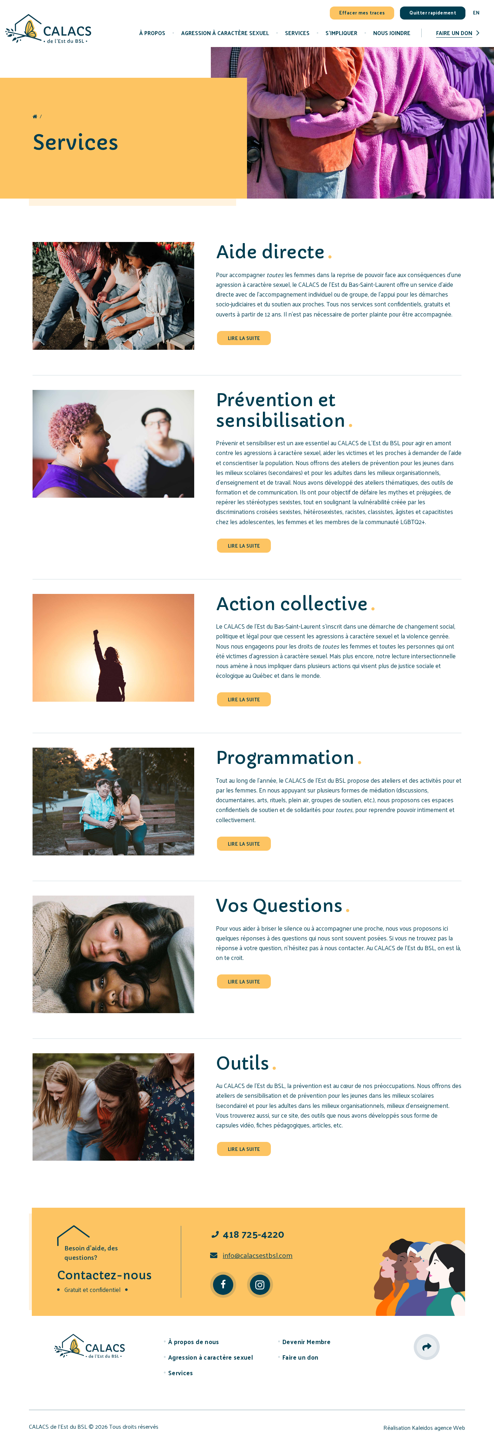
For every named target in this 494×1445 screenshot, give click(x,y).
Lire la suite (244, 338)
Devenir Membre (306, 1341)
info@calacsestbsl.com (258, 1255)
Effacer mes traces (362, 12)
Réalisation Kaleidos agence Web (424, 1427)
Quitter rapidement (432, 12)
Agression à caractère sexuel (210, 1357)
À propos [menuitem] (152, 33)
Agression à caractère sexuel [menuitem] (225, 33)
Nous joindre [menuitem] (391, 33)
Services (180, 1372)
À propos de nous (193, 1341)
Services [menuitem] (297, 33)
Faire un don (454, 33)
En (476, 12)
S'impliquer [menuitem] (341, 33)
